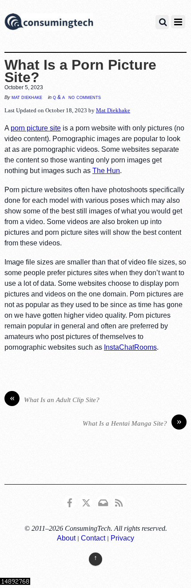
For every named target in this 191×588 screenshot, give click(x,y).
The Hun (106, 170)
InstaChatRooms (130, 347)
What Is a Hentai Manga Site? (132, 422)
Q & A (59, 97)
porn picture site (36, 128)
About (66, 538)
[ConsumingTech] (48, 23)
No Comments (84, 97)
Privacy (122, 538)
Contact (93, 538)
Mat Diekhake (27, 97)
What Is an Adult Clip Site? (55, 399)
